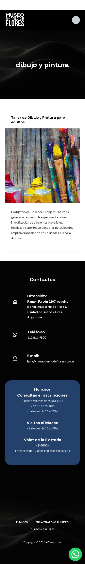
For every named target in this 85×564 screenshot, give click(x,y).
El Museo (22, 522)
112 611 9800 (36, 337)
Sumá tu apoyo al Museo (52, 522)
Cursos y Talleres (42, 529)
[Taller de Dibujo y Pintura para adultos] (42, 165)
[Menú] (76, 20)
